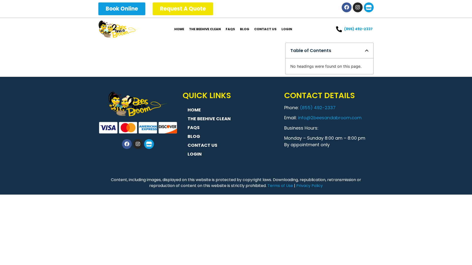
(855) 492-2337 (318, 108)
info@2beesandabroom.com (330, 118)
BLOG (244, 29)
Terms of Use (280, 185)
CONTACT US (265, 29)
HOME (179, 29)
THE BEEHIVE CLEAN (205, 29)
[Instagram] (358, 7)
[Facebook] (347, 7)
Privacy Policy (309, 185)
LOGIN (286, 29)
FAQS (230, 29)
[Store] (369, 7)
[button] (367, 51)
